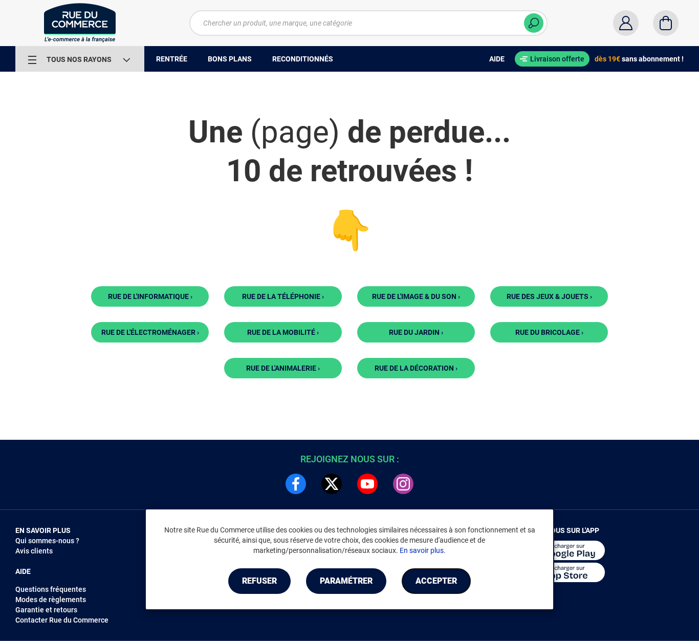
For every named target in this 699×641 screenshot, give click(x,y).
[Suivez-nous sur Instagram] (403, 484)
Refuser (259, 581)
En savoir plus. (423, 550)
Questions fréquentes (50, 589)
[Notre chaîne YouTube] (367, 484)
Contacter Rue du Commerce (61, 620)
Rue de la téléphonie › (283, 296)
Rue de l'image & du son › (416, 296)
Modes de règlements (50, 599)
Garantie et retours (46, 610)
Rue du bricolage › (549, 332)
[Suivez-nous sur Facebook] (296, 484)
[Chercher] (533, 23)
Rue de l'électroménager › (150, 332)
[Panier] (666, 23)
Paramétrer (346, 581)
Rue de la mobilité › (283, 332)
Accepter (436, 581)
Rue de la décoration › (416, 368)
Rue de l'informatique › (150, 296)
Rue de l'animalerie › (283, 368)
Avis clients (34, 551)
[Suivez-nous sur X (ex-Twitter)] (331, 484)
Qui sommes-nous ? (47, 541)
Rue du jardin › (416, 332)
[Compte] (626, 23)
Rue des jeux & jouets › (549, 296)
